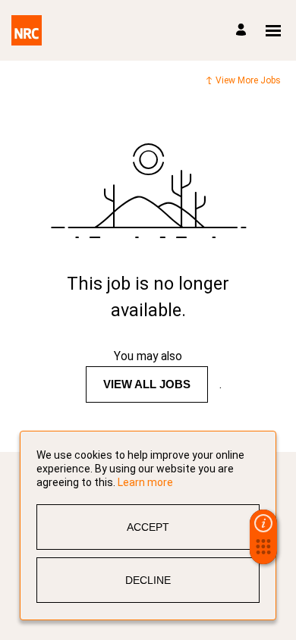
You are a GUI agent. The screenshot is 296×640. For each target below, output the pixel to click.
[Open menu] (273, 30)
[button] (263, 551)
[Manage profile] (243, 31)
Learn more (145, 482)
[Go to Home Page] (26, 30)
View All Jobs (147, 384)
